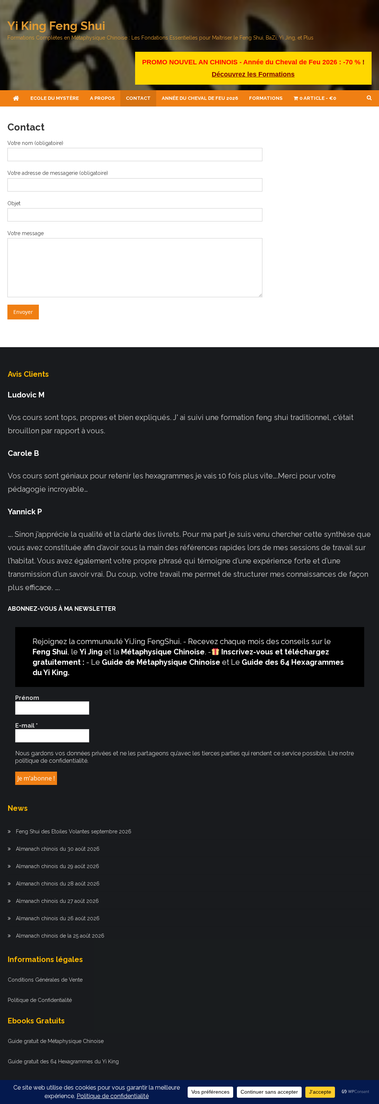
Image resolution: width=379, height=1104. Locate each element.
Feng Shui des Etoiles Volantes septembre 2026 (73, 831)
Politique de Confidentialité (40, 1000)
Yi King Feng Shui (56, 26)
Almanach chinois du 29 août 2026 (57, 866)
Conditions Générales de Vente (45, 980)
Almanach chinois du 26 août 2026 (58, 918)
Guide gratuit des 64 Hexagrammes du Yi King (63, 1061)
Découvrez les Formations (253, 74)
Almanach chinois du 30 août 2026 (58, 849)
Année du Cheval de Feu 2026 (200, 98)
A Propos (102, 98)
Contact (138, 98)
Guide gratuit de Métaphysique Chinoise (56, 1041)
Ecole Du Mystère (54, 98)
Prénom (27, 697)
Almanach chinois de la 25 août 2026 (60, 936)
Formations (265, 98)
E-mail (26, 725)
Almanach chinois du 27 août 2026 (57, 901)
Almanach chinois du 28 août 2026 (58, 884)
